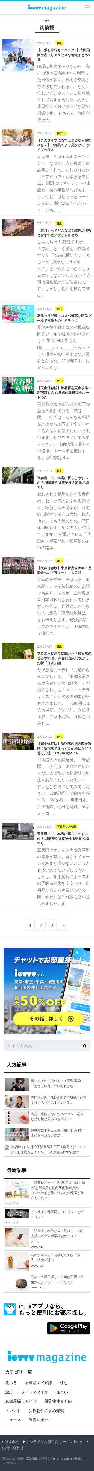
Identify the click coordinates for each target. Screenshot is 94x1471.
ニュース (13, 1419)
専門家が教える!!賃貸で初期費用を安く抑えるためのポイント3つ (58, 1100)
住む (64, 1382)
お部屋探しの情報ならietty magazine (48, 1458)
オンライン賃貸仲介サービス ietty (54, 1441)
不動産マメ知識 (38, 1382)
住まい (62, 1392)
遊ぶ (9, 1392)
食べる (11, 1382)
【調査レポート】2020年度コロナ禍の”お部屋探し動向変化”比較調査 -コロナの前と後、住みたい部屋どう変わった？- (45, 1192)
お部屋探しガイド (21, 1401)
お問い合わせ (13, 1447)
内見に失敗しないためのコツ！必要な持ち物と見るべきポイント (57, 1116)
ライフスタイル (34, 1392)
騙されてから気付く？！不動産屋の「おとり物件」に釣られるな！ (57, 1083)
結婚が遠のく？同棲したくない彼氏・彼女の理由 (55, 1260)
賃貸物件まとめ (58, 1401)
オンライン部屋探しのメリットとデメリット (44, 1217)
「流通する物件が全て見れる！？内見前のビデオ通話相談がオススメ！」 (57, 1238)
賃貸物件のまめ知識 (46, 1410)
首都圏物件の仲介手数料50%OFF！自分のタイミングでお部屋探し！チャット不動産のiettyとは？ (48, 1149)
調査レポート (40, 1419)
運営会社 (11, 1441)
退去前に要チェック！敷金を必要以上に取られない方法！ (57, 1133)
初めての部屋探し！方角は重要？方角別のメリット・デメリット (57, 1282)
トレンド (13, 1410)
